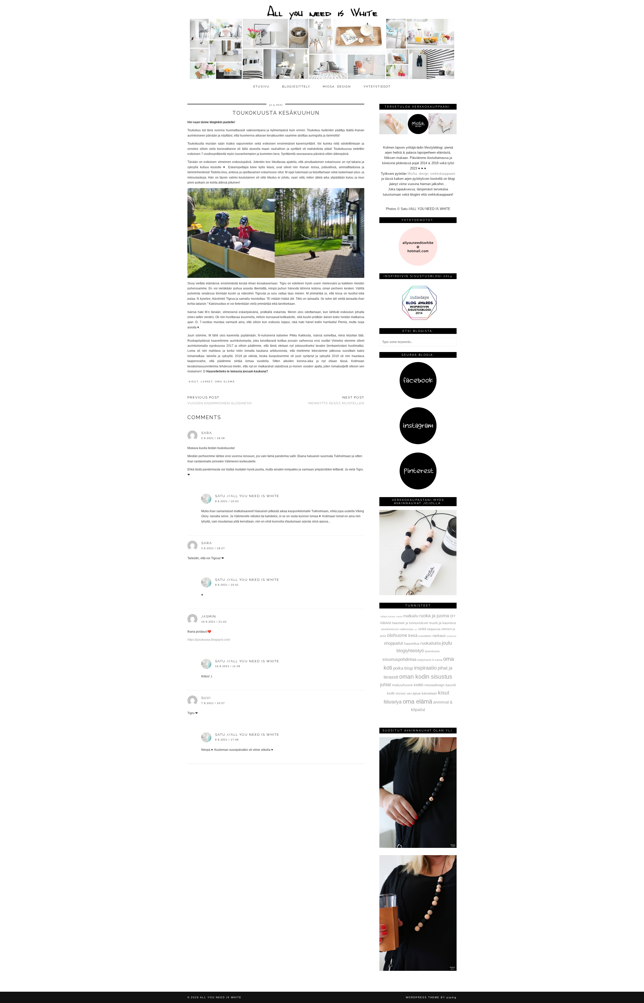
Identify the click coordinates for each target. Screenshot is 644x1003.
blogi (408, 668)
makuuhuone (402, 685)
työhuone (451, 636)
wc (416, 629)
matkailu (410, 616)
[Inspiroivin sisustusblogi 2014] (418, 319)
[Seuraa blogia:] (418, 398)
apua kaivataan (425, 693)
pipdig (452, 997)
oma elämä (225, 381)
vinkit (422, 629)
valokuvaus (406, 629)
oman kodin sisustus (425, 676)
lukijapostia (433, 629)
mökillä (399, 617)
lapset (207, 381)
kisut (193, 381)
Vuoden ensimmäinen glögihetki (219, 400)
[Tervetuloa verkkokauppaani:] (418, 133)
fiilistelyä (393, 702)
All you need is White (221, 997)
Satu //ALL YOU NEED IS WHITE (247, 496)
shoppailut (393, 643)
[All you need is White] (322, 41)
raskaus (439, 635)
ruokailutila (430, 643)
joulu (447, 643)
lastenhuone (432, 651)
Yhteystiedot (377, 86)
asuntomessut (389, 629)
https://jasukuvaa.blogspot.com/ (208, 639)
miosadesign (434, 685)
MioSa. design (337, 86)
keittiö (418, 685)
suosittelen (424, 635)
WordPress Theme (422, 997)
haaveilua (411, 643)
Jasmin (208, 616)
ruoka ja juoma (434, 615)
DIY (453, 616)
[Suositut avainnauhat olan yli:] (418, 847)
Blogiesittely (296, 86)
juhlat (385, 684)
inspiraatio (425, 668)
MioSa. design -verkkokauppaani (431, 174)
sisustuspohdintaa (399, 659)
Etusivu (261, 86)
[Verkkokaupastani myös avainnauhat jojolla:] (418, 594)
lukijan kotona (388, 616)
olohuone (397, 635)
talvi (409, 693)
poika (398, 668)
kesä (412, 635)
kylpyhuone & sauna (429, 659)
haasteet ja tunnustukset (410, 623)
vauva (385, 622)
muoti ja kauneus (442, 623)
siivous (400, 693)
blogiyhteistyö (410, 650)
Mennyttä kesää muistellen (336, 400)
